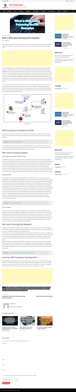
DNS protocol (47, 287)
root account (47, 288)
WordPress (14, 390)
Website (3, 369)
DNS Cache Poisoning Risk (32, 287)
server (11, 290)
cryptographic (12, 287)
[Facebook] (65, 1)
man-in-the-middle (30, 288)
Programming (36, 11)
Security (43, 11)
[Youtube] (67, 1)
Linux (15, 11)
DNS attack (20, 287)
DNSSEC (9, 288)
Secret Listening (6, 290)
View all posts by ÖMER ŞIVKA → (16, 306)
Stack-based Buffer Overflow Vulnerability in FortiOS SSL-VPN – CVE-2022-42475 (67, 44)
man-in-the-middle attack (38, 288)
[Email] (73, 1)
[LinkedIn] (71, 1)
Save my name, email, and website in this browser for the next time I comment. (20, 375)
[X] (69, 1)
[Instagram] (70, 1)
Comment (4, 343)
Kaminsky (17, 288)
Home (4, 11)
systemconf (15, 290)
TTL (26, 290)
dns (16, 287)
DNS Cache (25, 287)
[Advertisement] (27, 58)
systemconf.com (22, 290)
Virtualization (51, 11)
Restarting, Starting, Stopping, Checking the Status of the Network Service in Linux (10, 329)
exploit (12, 288)
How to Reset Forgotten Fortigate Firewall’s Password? (44, 328)
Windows (9, 11)
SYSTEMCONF (16, 4)
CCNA (3, 35)
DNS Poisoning (41, 287)
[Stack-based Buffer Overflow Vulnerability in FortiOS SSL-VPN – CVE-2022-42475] (58, 42)
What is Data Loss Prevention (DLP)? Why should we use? (26, 328)
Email (3, 364)
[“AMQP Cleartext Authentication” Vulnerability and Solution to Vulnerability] (58, 34)
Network (21, 11)
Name (3, 359)
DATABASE (28, 11)
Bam (19, 390)
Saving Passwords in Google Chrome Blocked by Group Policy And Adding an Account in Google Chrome (64, 61)
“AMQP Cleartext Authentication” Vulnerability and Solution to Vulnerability (68, 36)
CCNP (5, 35)
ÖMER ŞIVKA (7, 40)
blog (7, 287)
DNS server (5, 288)
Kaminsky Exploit (23, 288)
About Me (65, 11)
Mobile (59, 11)
